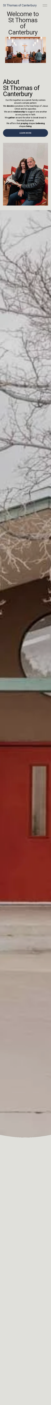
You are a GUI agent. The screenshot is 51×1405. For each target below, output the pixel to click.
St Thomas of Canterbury (19, 5)
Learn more (25, 133)
